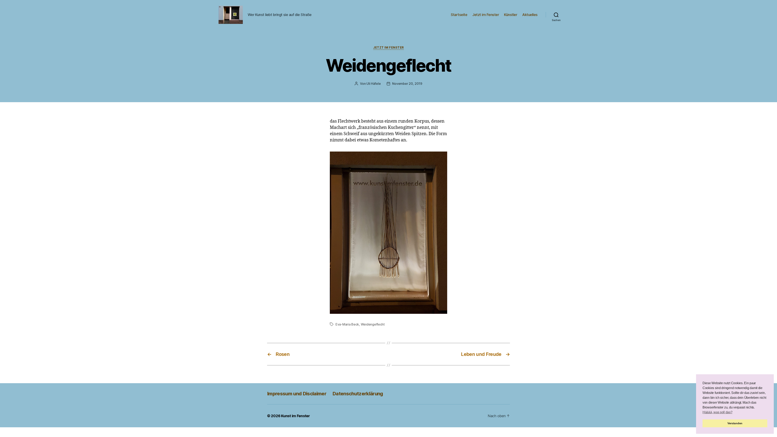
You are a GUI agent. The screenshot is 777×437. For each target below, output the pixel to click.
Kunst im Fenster (295, 416)
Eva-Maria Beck (347, 324)
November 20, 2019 (407, 84)
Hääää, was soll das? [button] (717, 412)
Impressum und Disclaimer (296, 394)
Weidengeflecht (373, 324)
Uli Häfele (373, 84)
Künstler (510, 15)
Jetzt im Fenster (485, 15)
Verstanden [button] (734, 423)
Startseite (459, 15)
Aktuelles (530, 15)
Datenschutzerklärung (357, 394)
